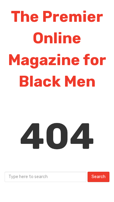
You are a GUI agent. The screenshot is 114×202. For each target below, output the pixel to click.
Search (98, 176)
